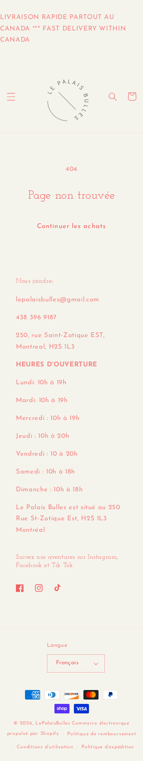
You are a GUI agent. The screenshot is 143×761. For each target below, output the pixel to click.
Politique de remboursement (101, 734)
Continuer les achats (71, 226)
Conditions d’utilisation (45, 747)
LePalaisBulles (52, 723)
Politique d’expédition (107, 747)
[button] (10, 96)
